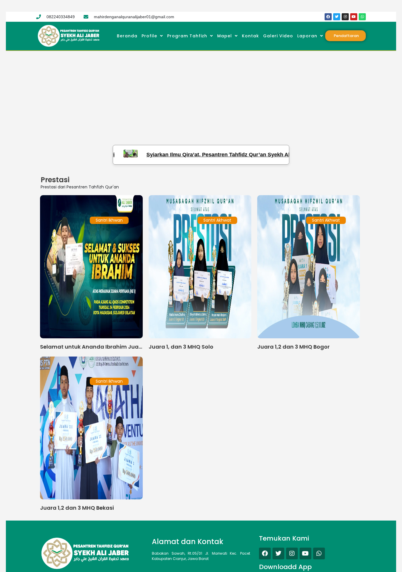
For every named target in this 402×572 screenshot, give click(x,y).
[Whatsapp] (362, 16)
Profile (149, 36)
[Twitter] (336, 16)
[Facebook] (328, 16)
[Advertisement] (201, 95)
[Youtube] (353, 16)
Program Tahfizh (187, 36)
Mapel (224, 36)
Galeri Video (278, 36)
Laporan (307, 36)
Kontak (250, 36)
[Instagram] (345, 16)
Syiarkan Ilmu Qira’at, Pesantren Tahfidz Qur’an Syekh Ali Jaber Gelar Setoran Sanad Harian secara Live (254, 155)
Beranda (127, 36)
